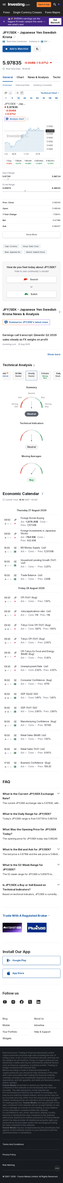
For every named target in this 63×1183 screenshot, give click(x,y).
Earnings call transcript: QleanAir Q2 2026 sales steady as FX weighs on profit (30, 337)
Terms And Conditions (13, 1144)
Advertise (39, 1025)
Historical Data (22, 85)
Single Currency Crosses (27, 12)
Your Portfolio (10, 1031)
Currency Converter (42, 85)
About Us (39, 1018)
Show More (31, 234)
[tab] (18, 375)
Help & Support (42, 1031)
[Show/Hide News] (22, 93)
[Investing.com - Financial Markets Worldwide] (19, 4)
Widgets (7, 1038)
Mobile (6, 1025)
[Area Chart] (10, 93)
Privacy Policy (9, 1154)
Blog (5, 1018)
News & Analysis (38, 77)
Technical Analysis (17, 365)
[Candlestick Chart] (6, 93)
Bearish (34, 279)
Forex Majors (52, 12)
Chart (20, 77)
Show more (53, 354)
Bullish (34, 294)
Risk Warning (9, 1165)
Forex (6, 12)
